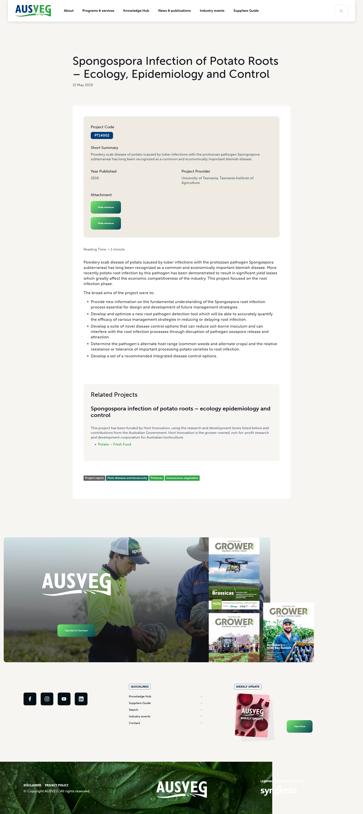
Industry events (139, 716)
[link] (30, 699)
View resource (106, 207)
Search (133, 709)
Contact (134, 723)
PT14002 (101, 135)
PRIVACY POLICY (56, 785)
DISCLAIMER (32, 785)
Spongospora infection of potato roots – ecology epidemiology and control (180, 411)
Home (88, 253)
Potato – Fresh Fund (114, 444)
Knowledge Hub (140, 696)
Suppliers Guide (140, 703)
